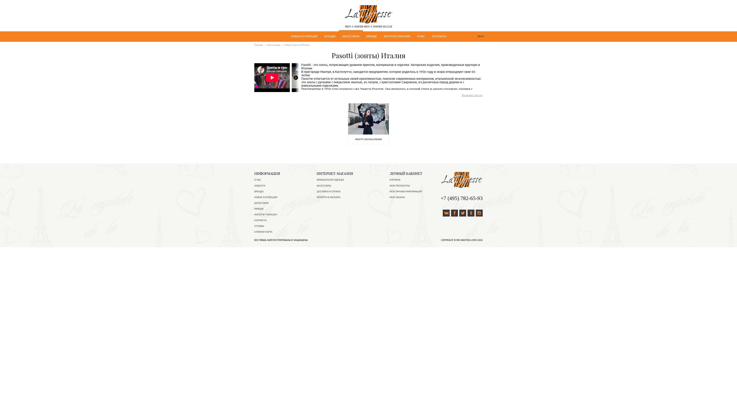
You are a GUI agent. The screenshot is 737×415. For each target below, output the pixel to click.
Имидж (371, 36)
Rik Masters (463, 240)
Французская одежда (330, 179)
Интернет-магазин (397, 36)
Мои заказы (397, 197)
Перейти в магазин (328, 197)
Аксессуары (350, 36)
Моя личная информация (406, 191)
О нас (421, 36)
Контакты (439, 36)
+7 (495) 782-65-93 (462, 198)
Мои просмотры (400, 185)
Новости (259, 185)
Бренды (329, 36)
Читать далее (472, 95)
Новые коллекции (304, 36)
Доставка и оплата (328, 191)
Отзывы (259, 226)
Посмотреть (368, 118)
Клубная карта (263, 231)
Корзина (395, 179)
